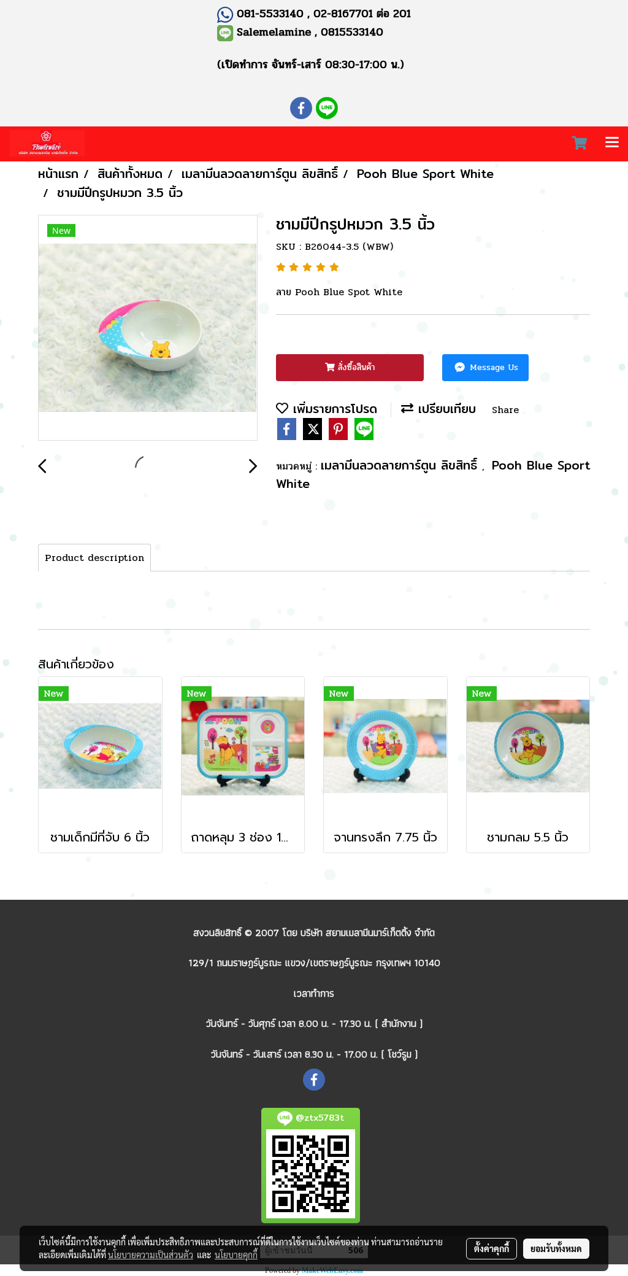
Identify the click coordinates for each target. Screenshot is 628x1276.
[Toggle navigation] (612, 143)
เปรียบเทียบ (444, 408)
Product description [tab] (94, 557)
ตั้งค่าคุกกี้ (491, 1248)
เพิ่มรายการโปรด (332, 408)
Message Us (492, 367)
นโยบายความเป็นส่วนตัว (150, 1254)
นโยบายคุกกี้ (236, 1254)
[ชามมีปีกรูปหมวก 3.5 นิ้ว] (148, 328)
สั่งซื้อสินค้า (355, 367)
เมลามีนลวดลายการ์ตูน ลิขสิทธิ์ (401, 464)
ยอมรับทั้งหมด (556, 1248)
